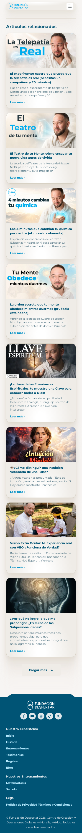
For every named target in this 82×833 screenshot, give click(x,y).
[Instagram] (41, 716)
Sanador (12, 789)
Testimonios (14, 755)
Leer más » (17, 102)
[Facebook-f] (23, 716)
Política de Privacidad (21, 804)
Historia (11, 742)
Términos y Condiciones (55, 804)
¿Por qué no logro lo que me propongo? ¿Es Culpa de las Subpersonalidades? (32, 623)
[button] (70, 6)
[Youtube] (32, 716)
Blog (9, 767)
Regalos (12, 761)
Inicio (10, 735)
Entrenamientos (17, 748)
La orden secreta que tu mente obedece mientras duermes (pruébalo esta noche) (39, 309)
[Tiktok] (49, 716)
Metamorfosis (16, 783)
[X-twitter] (58, 716)
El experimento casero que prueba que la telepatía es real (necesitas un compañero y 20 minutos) (40, 78)
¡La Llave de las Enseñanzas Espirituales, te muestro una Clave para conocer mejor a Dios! (41, 388)
